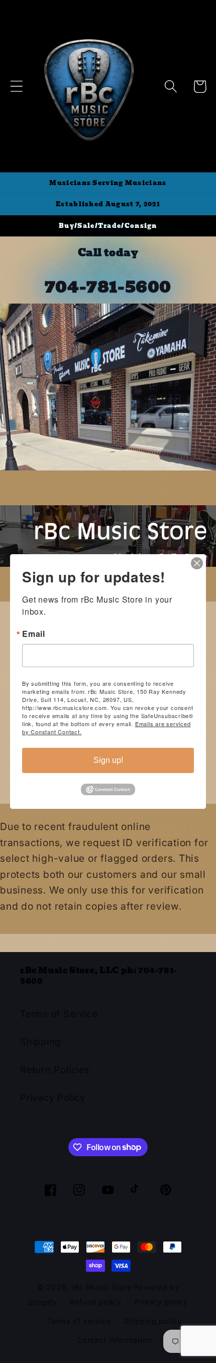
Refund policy (96, 1301)
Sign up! (108, 760)
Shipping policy (153, 1321)
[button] (16, 86)
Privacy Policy (52, 1097)
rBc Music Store (102, 1287)
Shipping (40, 1041)
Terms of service (79, 1321)
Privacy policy (161, 1301)
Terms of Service (58, 1013)
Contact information (114, 1340)
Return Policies (54, 1069)
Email (33, 634)
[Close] (197, 563)
